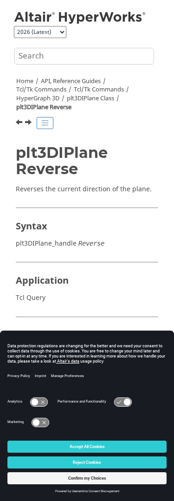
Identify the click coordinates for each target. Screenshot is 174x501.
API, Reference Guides (71, 81)
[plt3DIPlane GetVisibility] (20, 123)
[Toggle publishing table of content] (45, 123)
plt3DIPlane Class (90, 98)
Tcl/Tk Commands (41, 89)
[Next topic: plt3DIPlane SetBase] (29, 123)
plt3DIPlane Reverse (43, 107)
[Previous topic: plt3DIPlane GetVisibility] (20, 123)
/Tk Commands (99, 89)
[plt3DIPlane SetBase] (29, 123)
